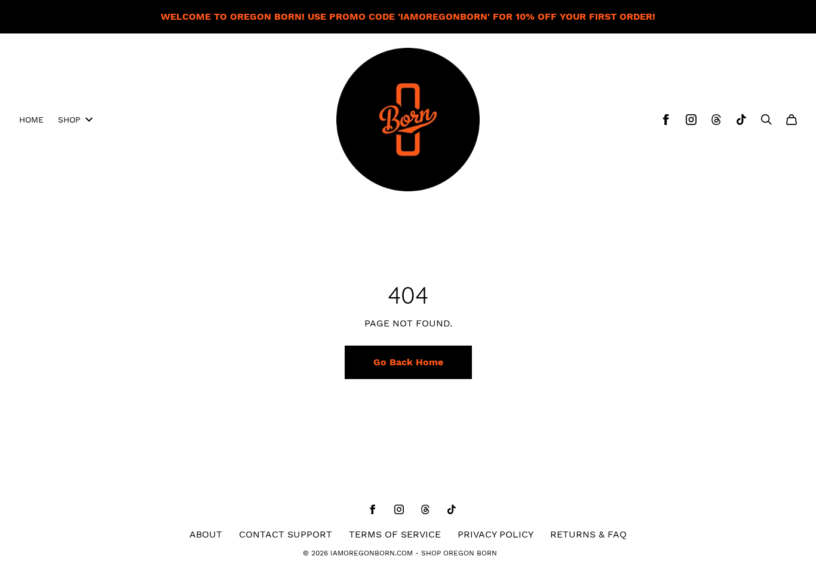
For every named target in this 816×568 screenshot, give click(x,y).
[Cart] (791, 119)
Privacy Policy (495, 534)
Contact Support (285, 534)
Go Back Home (408, 362)
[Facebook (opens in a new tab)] (666, 119)
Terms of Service (395, 534)
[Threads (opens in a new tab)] (716, 119)
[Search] (766, 119)
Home (31, 119)
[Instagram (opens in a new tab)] (691, 119)
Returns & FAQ (588, 534)
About (205, 534)
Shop (69, 119)
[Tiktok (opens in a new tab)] (741, 119)
